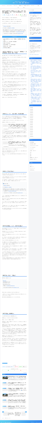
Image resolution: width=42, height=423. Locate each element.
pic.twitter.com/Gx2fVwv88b (20, 31)
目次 (14, 36)
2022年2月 (31, 114)
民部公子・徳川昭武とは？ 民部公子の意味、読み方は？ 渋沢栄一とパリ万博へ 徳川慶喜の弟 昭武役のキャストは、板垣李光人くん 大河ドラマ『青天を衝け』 (36, 62)
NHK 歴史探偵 (32, 142)
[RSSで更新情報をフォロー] (21, 370)
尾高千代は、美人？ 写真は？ (7, 46)
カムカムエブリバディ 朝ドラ (34, 145)
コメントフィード (32, 168)
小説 (30, 152)
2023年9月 (31, 107)
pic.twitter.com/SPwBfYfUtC (11, 285)
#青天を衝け (5, 26)
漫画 (30, 155)
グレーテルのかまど (32, 147)
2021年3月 (31, 131)
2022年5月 (31, 112)
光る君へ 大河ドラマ (33, 150)
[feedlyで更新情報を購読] (8, 370)
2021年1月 (31, 134)
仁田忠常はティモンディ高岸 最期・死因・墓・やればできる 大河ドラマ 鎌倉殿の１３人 (35, 18)
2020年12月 (31, 136)
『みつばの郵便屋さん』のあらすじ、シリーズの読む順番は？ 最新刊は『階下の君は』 (36, 101)
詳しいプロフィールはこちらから (34, 54)
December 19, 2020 (20, 33)
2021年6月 (31, 126)
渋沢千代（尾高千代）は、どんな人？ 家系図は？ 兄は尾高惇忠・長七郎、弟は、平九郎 (14, 39)
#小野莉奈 (10, 187)
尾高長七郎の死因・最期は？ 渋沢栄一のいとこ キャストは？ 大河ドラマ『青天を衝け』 (36, 71)
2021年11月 (31, 117)
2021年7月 (31, 124)
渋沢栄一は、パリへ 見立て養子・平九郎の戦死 (9, 41)
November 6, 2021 (20, 192)
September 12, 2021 (16, 287)
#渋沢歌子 (6, 187)
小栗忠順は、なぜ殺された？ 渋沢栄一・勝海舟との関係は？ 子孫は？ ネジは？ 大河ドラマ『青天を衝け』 (36, 98)
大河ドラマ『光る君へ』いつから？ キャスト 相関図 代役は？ (35, 15)
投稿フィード (32, 166)
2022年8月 (31, 109)
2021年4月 (31, 129)
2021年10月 (31, 119)
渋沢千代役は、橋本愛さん (6, 47)
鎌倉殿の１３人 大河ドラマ (34, 157)
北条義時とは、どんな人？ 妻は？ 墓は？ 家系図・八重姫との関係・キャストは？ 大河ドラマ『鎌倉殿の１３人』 (36, 94)
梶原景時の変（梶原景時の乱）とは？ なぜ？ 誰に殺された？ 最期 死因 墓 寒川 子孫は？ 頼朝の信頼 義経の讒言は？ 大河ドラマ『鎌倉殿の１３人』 (35, 23)
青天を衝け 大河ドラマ (33, 159)
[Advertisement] (14, 105)
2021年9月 (31, 121)
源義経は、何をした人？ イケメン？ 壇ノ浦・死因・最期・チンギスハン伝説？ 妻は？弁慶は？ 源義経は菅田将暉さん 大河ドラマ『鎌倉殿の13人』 (35, 29)
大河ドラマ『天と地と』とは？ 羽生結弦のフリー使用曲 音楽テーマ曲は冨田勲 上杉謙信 (35, 33)
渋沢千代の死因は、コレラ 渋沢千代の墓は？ (9, 44)
